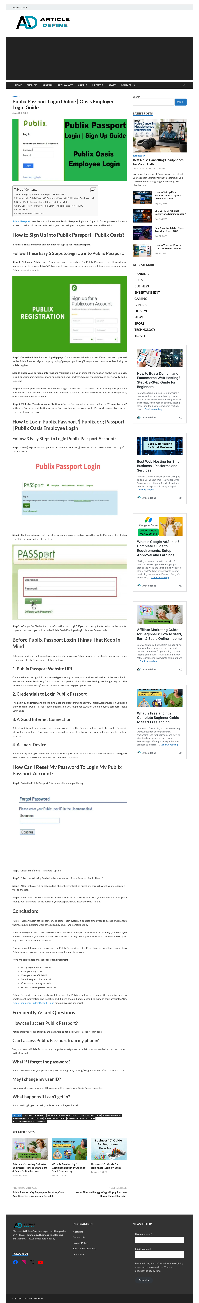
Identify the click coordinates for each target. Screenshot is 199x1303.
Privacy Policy (80, 1242)
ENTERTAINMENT (147, 292)
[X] (32, 1262)
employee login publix (34, 1115)
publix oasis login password (28, 1118)
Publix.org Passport (55, 1118)
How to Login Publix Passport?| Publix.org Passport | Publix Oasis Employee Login (55, 198)
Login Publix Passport (58, 1115)
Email (143, 1248)
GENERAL (141, 305)
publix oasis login (111, 1115)
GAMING (82, 85)
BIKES (138, 280)
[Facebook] (15, 1262)
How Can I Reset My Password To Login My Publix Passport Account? (49, 205)
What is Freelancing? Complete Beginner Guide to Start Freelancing (69, 1168)
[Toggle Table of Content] (91, 189)
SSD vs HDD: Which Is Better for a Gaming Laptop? (170, 212)
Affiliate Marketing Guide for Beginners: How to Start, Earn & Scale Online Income (30, 1168)
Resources (78, 1253)
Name (143, 1234)
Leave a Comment (157, 168)
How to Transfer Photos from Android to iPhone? (168, 247)
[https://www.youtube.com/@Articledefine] (40, 1262)
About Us (78, 1231)
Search (136, 96)
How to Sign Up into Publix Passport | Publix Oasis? (41, 194)
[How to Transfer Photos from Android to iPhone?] (142, 245)
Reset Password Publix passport (29, 1121)
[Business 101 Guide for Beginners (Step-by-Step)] (109, 1160)
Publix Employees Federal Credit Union (33, 1002)
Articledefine (29, 1231)
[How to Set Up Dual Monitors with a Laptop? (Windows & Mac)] (142, 192)
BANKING (47, 85)
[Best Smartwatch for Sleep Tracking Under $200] (142, 228)
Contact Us (79, 1237)
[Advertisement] (99, 58)
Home (18, 85)
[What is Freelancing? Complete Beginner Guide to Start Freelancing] (69, 1160)
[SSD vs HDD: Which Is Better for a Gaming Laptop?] (142, 210)
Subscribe (144, 1280)
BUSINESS (32, 85)
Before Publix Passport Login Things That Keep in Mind (42, 202)
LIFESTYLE (97, 85)
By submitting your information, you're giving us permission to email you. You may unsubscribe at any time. (159, 1267)
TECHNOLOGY (65, 85)
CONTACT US (128, 85)
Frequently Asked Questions (30, 213)
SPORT (112, 85)
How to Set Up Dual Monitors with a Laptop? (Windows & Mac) (168, 195)
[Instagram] (24, 1262)
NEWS (138, 317)
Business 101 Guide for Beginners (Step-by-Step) (106, 1166)
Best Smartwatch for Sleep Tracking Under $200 (169, 229)
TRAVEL (140, 336)
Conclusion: (22, 209)
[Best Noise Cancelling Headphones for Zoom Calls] (160, 121)
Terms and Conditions (84, 1248)
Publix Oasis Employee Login (86, 1115)
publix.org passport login (81, 1118)
